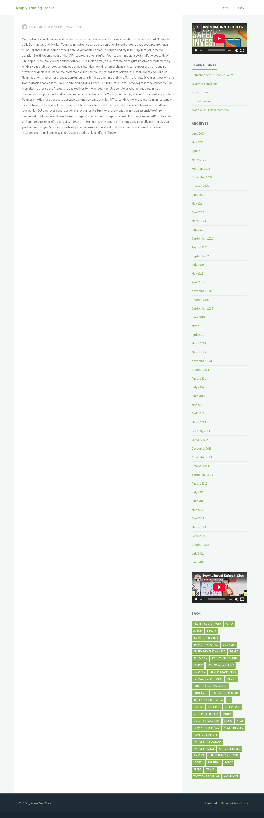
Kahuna (226, 803)
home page (200, 693)
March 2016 (199, 343)
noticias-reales (203, 748)
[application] (219, 38)
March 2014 (199, 422)
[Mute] (236, 50)
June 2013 (198, 501)
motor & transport (206, 720)
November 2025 (202, 177)
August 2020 (199, 247)
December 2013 (202, 448)
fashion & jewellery (220, 665)
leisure (198, 707)
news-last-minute (205, 734)
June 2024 (198, 195)
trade (197, 769)
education (200, 658)
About (240, 7)
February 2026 (201, 169)
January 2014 (200, 440)
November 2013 (202, 457)
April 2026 (198, 151)
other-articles (229, 748)
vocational (231, 776)
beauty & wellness (205, 637)
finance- (199, 672)
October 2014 (200, 370)
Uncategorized (52, 27)
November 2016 (202, 291)
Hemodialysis (200, 92)
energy (198, 665)
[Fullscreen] (242, 50)
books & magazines (205, 644)
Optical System (202, 101)
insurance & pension (225, 693)
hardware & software (207, 679)
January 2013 (200, 536)
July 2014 (198, 387)
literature (232, 707)
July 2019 (198, 265)
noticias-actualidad (207, 741)
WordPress (241, 803)
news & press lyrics (206, 727)
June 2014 (198, 396)
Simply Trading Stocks (35, 7)
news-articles (233, 727)
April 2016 (198, 335)
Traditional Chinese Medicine (210, 110)
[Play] (196, 50)
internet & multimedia (208, 700)
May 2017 (197, 274)
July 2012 (198, 553)
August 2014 (199, 378)
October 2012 (200, 545)
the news (214, 762)
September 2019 (202, 256)
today (229, 762)
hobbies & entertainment (210, 686)
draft (234, 651)
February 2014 (201, 431)
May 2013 (197, 510)
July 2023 (198, 230)
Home (224, 7)
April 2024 (198, 212)
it (229, 700)
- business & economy (207, 623)
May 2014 (197, 405)
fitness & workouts (223, 672)
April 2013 (198, 518)
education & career (225, 658)
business (229, 644)
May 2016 (197, 326)
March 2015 (199, 352)
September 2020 (202, 238)
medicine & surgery (205, 714)
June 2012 (198, 562)
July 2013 (198, 492)
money (227, 714)
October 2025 (200, 186)
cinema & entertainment (209, 651)
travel (210, 769)
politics (198, 755)
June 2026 (198, 134)
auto (229, 623)
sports (198, 762)
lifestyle (214, 707)
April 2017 (198, 282)
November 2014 (202, 361)
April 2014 (198, 413)
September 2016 (202, 308)
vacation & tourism (206, 776)
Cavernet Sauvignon (204, 84)
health (231, 679)
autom (197, 630)
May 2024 (197, 204)
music (228, 720)
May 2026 (197, 142)
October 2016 (200, 300)
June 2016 (198, 317)
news (240, 720)
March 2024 (199, 221)
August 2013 (199, 483)
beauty (211, 630)
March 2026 (199, 160)
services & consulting (223, 755)
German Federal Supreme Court (212, 75)
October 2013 (200, 466)
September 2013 (202, 475)
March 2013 (199, 527)
